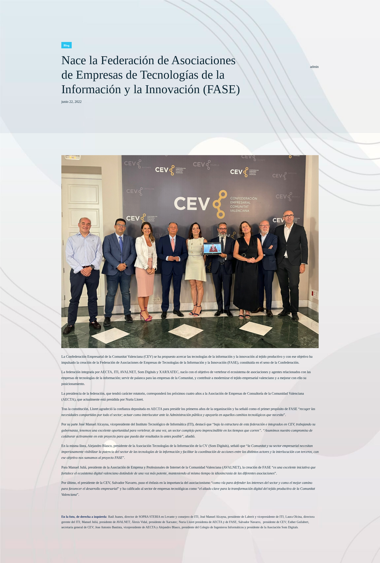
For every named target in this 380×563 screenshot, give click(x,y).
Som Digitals (147, 372)
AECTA (106, 372)
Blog (66, 45)
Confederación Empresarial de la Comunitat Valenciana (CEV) (109, 356)
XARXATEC (169, 372)
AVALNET (128, 372)
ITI (116, 372)
